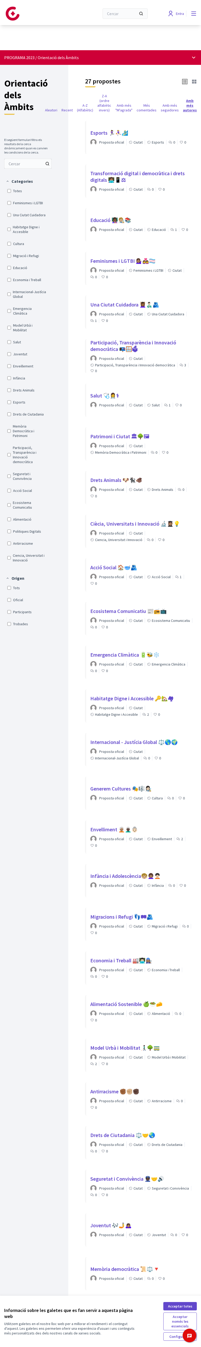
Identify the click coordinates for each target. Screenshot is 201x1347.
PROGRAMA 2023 (19, 57)
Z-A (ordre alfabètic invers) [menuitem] (104, 103)
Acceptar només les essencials (180, 1321)
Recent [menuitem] (67, 110)
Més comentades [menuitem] (147, 107)
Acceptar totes (180, 1306)
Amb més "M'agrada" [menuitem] (123, 107)
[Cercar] (141, 14)
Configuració (180, 1336)
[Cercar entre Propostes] (47, 164)
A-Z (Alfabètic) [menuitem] (85, 107)
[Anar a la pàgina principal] (39, 13)
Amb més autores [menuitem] (190, 105)
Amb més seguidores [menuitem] (170, 107)
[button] (19, 181)
